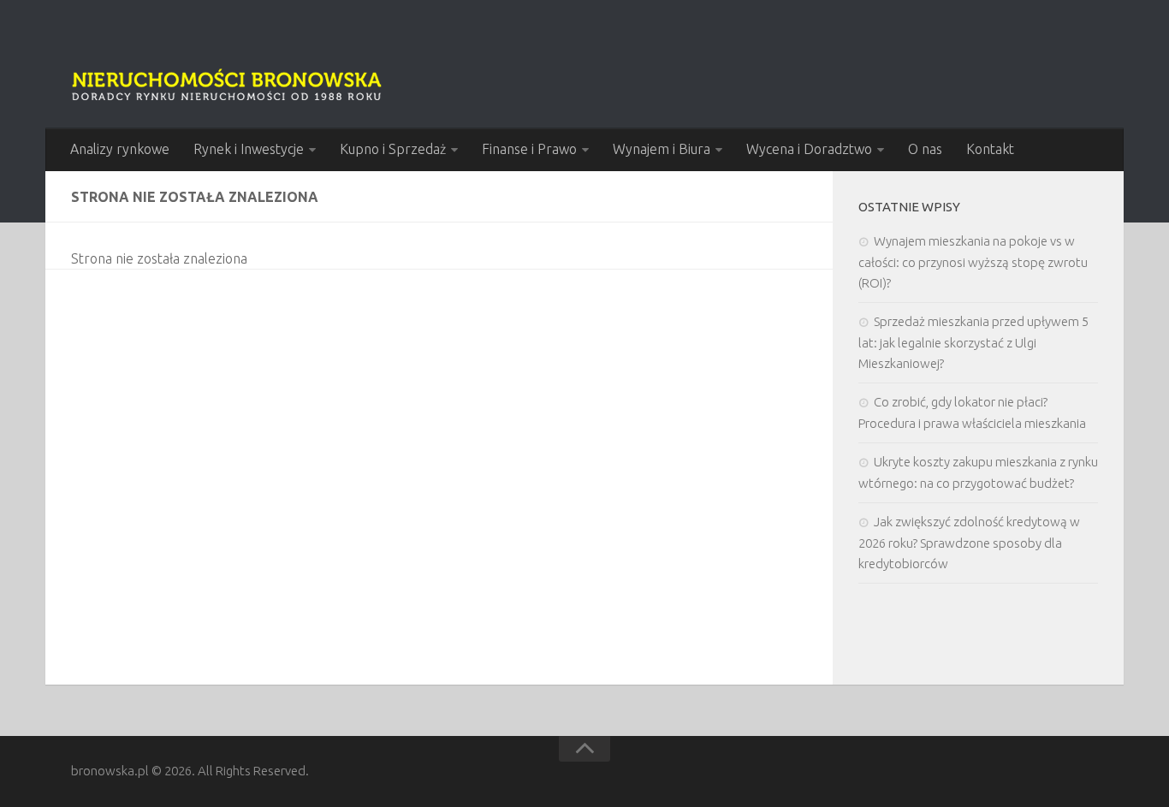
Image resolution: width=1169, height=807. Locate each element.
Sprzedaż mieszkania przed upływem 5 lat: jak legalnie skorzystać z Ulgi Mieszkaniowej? (973, 342)
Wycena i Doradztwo (809, 149)
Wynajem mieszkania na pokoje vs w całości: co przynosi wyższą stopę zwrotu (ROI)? (973, 262)
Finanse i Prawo (529, 149)
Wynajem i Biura (661, 149)
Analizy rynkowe (119, 149)
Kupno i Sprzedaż (393, 149)
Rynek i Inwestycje (248, 149)
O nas (925, 149)
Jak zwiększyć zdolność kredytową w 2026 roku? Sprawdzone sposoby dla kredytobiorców (969, 542)
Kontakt (990, 149)
